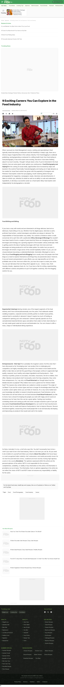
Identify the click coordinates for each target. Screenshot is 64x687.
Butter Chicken (38, 654)
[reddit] (12, 113)
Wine (55, 240)
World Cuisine (35, 5)
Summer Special (6, 648)
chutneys (5, 375)
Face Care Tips (6, 663)
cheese (43, 264)
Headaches (5, 640)
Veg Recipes (48, 619)
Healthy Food (5, 635)
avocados (25, 375)
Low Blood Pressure (7, 632)
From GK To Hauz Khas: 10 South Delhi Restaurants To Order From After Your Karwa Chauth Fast (35, 558)
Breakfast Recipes (28, 658)
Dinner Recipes (49, 622)
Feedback (32, 681)
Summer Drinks (6, 655)
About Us (25, 681)
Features (4, 5)
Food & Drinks (43, 5)
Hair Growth (27, 627)
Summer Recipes (6, 650)
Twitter (53, 485)
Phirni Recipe (5, 669)
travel (6, 397)
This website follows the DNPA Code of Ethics (32, 675)
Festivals (51, 5)
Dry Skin (26, 630)
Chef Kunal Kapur (6, 110)
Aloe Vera (26, 622)
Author (38, 681)
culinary (28, 155)
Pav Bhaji (38, 658)
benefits (43, 259)
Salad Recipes (48, 624)
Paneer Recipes (49, 627)
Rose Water (27, 624)
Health (3, 619)
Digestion (4, 638)
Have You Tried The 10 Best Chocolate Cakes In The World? (25, 531)
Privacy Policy (17, 681)
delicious (43, 228)
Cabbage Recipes (49, 638)
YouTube (8, 487)
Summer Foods (6, 653)
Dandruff (26, 632)
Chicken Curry (38, 650)
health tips (21, 485)
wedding (5, 314)
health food (39, 157)
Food (9, 492)
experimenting (51, 266)
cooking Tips (20, 5)
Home (2, 20)
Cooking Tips (14, 612)
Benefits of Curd (6, 658)
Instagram (48, 171)
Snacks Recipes (49, 643)
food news (14, 485)
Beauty (25, 619)
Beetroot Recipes (49, 640)
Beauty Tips (27, 638)
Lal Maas (5, 387)
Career (37, 492)
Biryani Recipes (28, 654)
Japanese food (18, 266)
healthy (19, 373)
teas (47, 264)
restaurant (23, 152)
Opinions (27, 5)
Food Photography (18, 492)
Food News (12, 5)
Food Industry (29, 492)
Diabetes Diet (5, 624)
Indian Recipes (27, 648)
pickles (12, 375)
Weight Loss (5, 612)
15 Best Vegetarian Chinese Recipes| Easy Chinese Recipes (25, 567)
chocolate (32, 375)
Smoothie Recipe (6, 666)
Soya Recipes (48, 632)
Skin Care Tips (6, 661)
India (56, 242)
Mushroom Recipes (50, 630)
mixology (15, 242)
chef (3, 451)
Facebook (40, 485)
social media (23, 166)
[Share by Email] (53, 113)
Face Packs (27, 635)
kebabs (4, 383)
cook (43, 178)
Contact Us (44, 681)
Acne (25, 640)
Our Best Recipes (7, 528)
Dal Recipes (48, 635)
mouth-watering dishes (39, 174)
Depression (5, 630)
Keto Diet (4, 627)
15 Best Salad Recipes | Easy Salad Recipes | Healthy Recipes (26, 549)
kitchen (20, 321)
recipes (28, 485)
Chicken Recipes (28, 650)
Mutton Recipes (49, 650)
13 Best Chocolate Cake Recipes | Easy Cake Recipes (24, 540)
